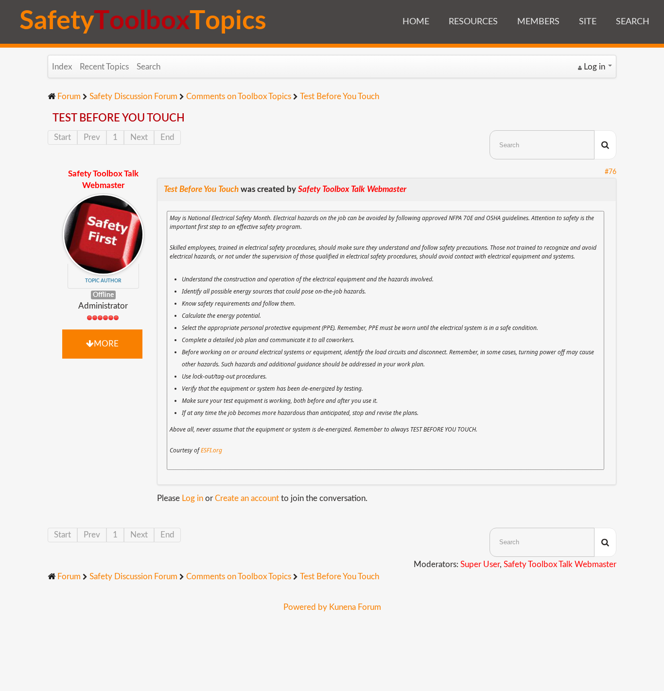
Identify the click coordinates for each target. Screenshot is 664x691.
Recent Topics (104, 67)
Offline (103, 294)
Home (415, 21)
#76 (610, 171)
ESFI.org (211, 450)
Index (62, 67)
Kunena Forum (355, 607)
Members (538, 21)
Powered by (305, 607)
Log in (192, 498)
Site (587, 21)
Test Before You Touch (201, 189)
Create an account (247, 498)
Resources (473, 21)
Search (632, 21)
